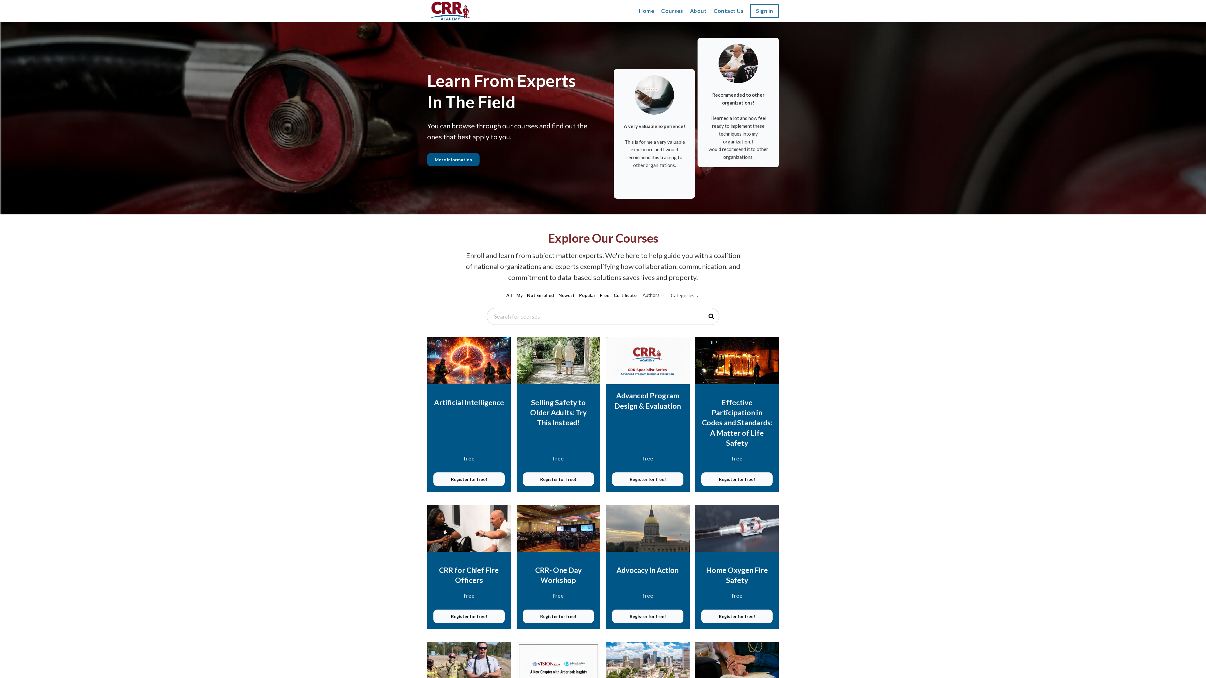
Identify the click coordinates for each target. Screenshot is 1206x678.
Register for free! (469, 479)
